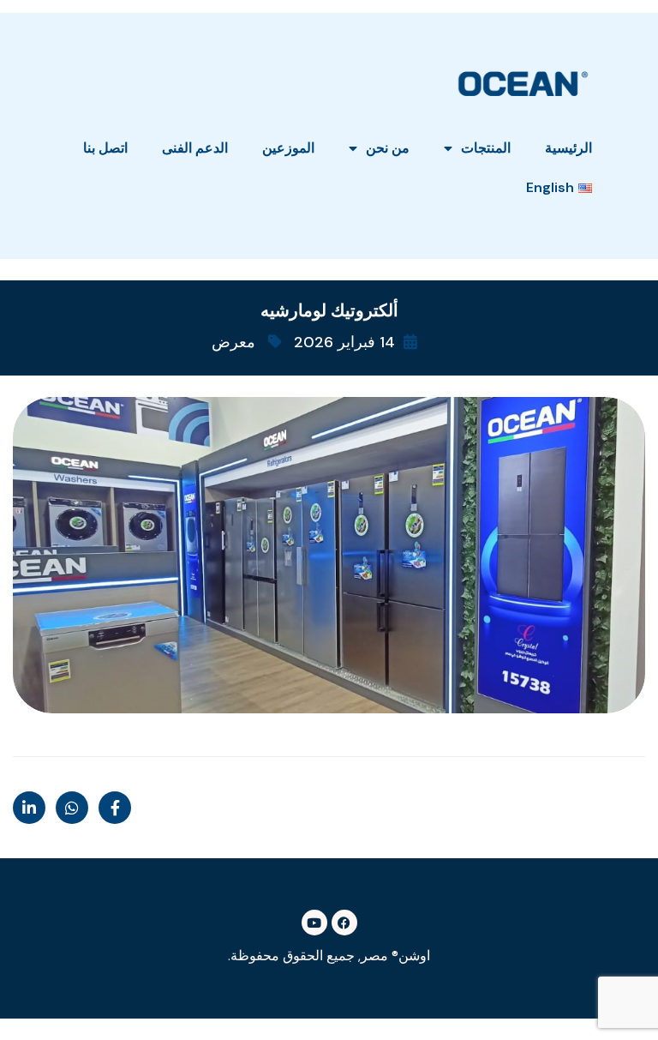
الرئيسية (568, 148)
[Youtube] (314, 922)
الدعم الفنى (195, 148)
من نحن (388, 148)
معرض (233, 342)
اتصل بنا (105, 148)
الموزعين (288, 148)
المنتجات (486, 148)
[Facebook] (344, 922)
